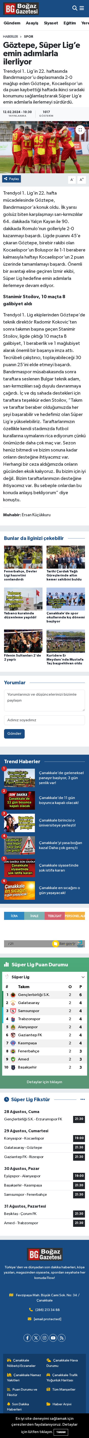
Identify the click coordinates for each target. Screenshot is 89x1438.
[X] (36, 1338)
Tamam (61, 1432)
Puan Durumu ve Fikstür (22, 1392)
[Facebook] (27, 1338)
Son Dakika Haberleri (18, 1406)
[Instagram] (44, 1338)
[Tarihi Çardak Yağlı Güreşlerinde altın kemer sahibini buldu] (66, 557)
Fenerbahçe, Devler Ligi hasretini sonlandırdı (20, 575)
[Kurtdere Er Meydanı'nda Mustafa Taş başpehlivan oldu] (66, 641)
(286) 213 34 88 (47, 1310)
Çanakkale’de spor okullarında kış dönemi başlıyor (66, 617)
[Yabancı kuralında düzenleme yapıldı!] (23, 599)
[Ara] (74, 9)
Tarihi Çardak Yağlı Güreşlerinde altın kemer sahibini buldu (64, 575)
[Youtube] (53, 1338)
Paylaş (14, 179)
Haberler (10, 36)
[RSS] (62, 1338)
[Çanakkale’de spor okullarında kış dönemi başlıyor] (66, 599)
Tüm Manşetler (63, 1389)
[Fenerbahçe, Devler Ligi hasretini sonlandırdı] (23, 557)
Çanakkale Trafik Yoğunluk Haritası (62, 1377)
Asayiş (32, 23)
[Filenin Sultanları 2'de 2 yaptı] (23, 641)
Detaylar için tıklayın (44, 1082)
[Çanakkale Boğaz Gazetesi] (21, 8)
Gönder (14, 734)
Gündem (12, 23)
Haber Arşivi (62, 1404)
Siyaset (51, 23)
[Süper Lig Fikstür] (82, 1100)
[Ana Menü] (82, 9)
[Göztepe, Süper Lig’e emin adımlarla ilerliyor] (44, 147)
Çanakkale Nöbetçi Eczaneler (21, 1363)
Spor (28, 36)
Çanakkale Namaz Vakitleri (24, 1377)
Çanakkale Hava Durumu (62, 1363)
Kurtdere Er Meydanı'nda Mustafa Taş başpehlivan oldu (65, 659)
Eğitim (70, 23)
